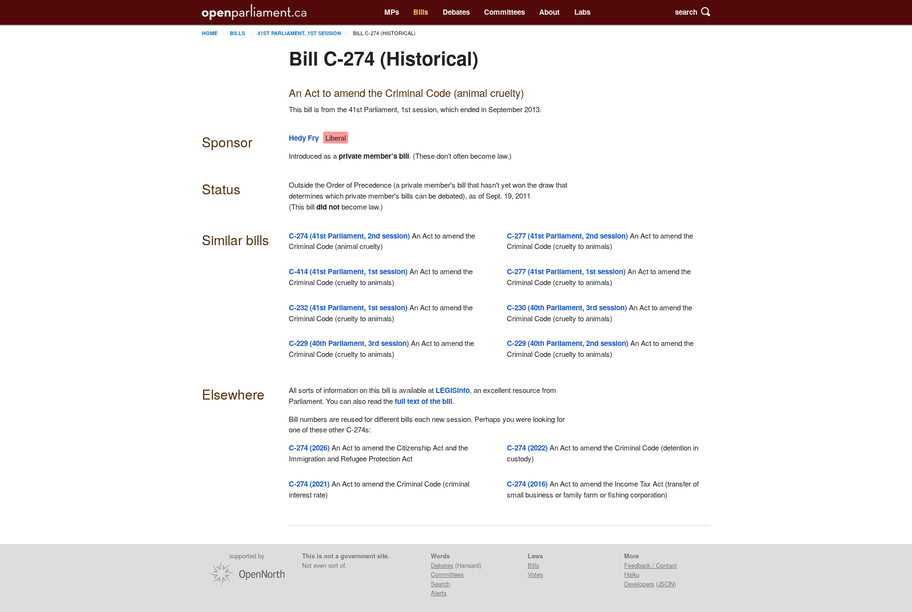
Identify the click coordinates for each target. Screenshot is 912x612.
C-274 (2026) (309, 447)
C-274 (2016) (527, 483)
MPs (391, 12)
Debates (456, 12)
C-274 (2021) (309, 483)
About (549, 12)
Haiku (631, 574)
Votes (535, 574)
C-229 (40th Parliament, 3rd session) (349, 343)
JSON (666, 583)
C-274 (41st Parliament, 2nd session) (349, 235)
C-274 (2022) (527, 447)
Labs (582, 12)
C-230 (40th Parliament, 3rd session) (567, 307)
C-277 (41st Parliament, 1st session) (566, 271)
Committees (504, 12)
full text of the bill (423, 401)
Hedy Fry (304, 138)
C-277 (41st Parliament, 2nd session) (567, 235)
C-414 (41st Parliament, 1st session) (348, 271)
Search (440, 583)
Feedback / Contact (650, 565)
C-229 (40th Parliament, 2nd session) (567, 343)
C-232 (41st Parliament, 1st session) (348, 307)
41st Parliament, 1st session (299, 33)
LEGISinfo (453, 390)
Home (210, 33)
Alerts (438, 592)
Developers (639, 583)
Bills (420, 12)
